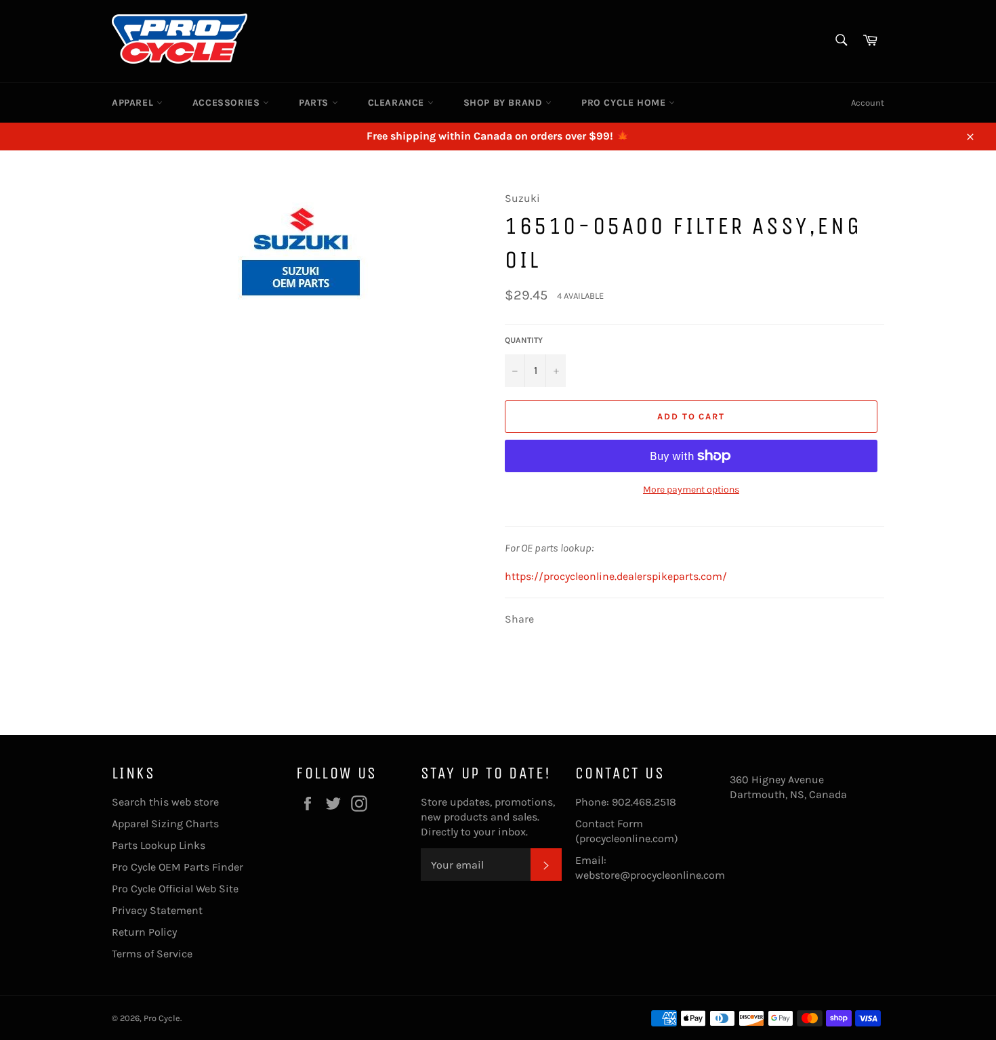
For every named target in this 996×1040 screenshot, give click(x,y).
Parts (315, 102)
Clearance (398, 102)
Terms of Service (152, 953)
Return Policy (144, 931)
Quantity (524, 340)
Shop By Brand (504, 102)
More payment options (691, 489)
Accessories (227, 102)
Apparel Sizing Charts (165, 823)
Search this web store (165, 801)
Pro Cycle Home (625, 102)
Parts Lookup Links (158, 845)
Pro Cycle (162, 1018)
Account (867, 103)
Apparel (134, 102)
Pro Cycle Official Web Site (175, 888)
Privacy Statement (157, 910)
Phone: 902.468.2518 (625, 801)
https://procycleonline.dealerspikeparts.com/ (616, 576)
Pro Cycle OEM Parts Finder (177, 866)
